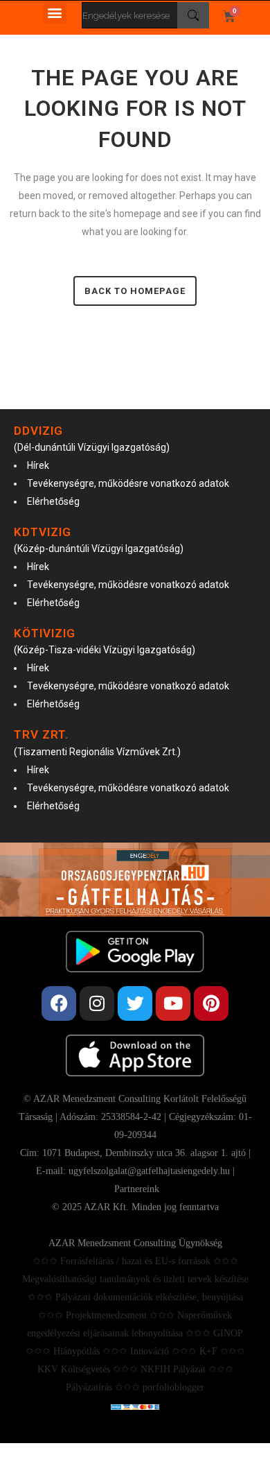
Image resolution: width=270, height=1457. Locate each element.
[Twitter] (135, 1003)
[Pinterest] (211, 1003)
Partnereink (136, 1189)
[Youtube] (173, 1003)
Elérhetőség (53, 501)
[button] (55, 12)
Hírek (38, 465)
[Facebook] (59, 1003)
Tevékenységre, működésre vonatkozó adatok (128, 483)
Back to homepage (135, 291)
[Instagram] (97, 1003)
